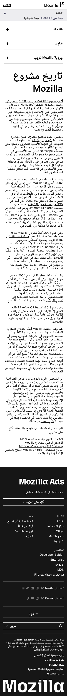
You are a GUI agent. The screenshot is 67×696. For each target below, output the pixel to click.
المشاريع (31, 158)
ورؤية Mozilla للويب (48, 57)
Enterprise (57, 559)
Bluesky (42, 588)
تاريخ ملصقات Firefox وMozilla (43, 449)
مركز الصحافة (55, 526)
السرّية (29, 536)
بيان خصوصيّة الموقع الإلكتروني (49, 655)
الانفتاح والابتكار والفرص (36, 254)
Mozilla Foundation (24, 639)
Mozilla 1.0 (40, 183)
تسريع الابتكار (54, 300)
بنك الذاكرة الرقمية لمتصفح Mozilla (41, 446)
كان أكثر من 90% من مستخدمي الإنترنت (36, 202)
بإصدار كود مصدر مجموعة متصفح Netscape (34, 102)
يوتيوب (32, 598)
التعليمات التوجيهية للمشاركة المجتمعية (46, 669)
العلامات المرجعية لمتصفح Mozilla (41, 439)
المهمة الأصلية (39, 143)
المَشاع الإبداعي (41, 649)
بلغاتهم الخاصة (38, 353)
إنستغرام (37, 588)
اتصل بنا (59, 541)
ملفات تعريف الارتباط (54, 659)
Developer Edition (52, 554)
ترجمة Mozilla (24, 531)
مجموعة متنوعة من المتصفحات (35, 154)
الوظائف (59, 531)
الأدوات (59, 564)
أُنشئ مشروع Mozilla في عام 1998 (41, 101)
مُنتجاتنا (57, 29)
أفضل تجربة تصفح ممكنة (21, 222)
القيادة (60, 521)
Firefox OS (27, 307)
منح (11, 264)
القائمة (7, 5)
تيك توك (27, 588)
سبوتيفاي (23, 588)
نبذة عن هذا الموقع (55, 673)
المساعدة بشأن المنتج (20, 521)
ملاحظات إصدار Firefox (49, 574)
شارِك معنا (47, 421)
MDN (60, 569)
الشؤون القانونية (56, 664)
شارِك (59, 43)
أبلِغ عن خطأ (25, 526)
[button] (33, 15)
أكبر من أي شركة (42, 140)
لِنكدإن (32, 588)
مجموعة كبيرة (18, 368)
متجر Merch (56, 536)
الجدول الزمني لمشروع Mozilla (44, 442)
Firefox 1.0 (43, 275)
